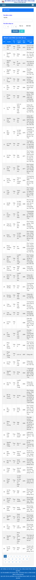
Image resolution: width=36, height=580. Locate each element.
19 (12, 562)
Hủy (22, 31)
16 (27, 559)
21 (19, 562)
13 (16, 559)
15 (23, 559)
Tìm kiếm (15, 31)
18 (9, 562)
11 (9, 559)
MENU (4, 5)
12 (12, 559)
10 (5, 559)
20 (16, 562)
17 (5, 562)
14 (19, 559)
